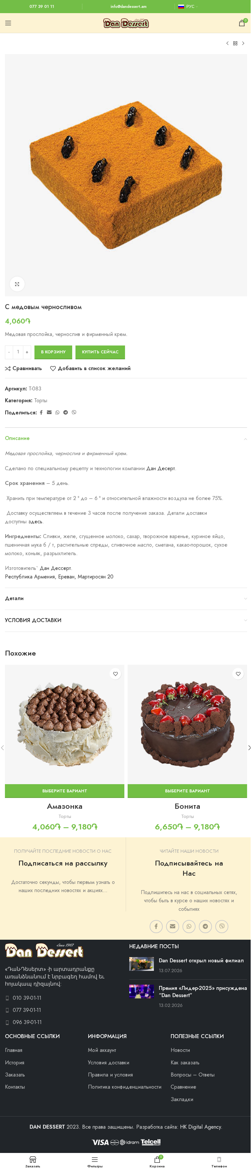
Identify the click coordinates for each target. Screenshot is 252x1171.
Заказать (15, 1074)
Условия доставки (108, 1062)
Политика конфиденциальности (124, 1087)
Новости (180, 1050)
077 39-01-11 (27, 1010)
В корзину (53, 352)
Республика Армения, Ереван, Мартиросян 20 (59, 576)
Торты (40, 400)
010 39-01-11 (27, 998)
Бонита (187, 806)
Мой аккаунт (102, 1050)
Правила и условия (110, 1074)
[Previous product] (227, 44)
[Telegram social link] (65, 412)
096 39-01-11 (27, 1022)
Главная (13, 1050)
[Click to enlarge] (17, 284)
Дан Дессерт (55, 568)
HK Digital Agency (200, 1127)
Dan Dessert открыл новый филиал (201, 960)
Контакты (15, 1087)
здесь (35, 521)
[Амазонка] (64, 724)
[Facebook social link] (41, 412)
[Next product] (243, 44)
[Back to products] (235, 44)
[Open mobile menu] (8, 23)
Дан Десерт (160, 468)
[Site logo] (126, 22)
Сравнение (183, 1087)
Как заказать (185, 1062)
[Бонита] (187, 724)
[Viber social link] (74, 412)
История (14, 1062)
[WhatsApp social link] (57, 412)
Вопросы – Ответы (193, 1074)
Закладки (182, 1099)
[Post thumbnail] (141, 965)
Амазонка (64, 806)
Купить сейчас (100, 352)
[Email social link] (49, 412)
